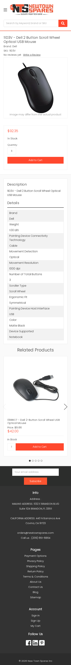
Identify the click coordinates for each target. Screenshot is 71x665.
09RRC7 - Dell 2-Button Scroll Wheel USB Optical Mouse (33, 421)
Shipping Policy (35, 566)
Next (65, 406)
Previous (4, 406)
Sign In (36, 615)
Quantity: (12, 144)
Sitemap (35, 597)
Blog (35, 592)
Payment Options (35, 556)
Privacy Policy (35, 561)
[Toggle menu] (5, 10)
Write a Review (31, 55)
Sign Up (35, 620)
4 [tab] (38, 461)
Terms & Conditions (35, 576)
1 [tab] (30, 461)
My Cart (35, 626)
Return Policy (36, 571)
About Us (35, 582)
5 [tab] (41, 461)
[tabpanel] (35, 406)
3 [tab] (36, 461)
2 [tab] (33, 461)
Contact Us (35, 587)
